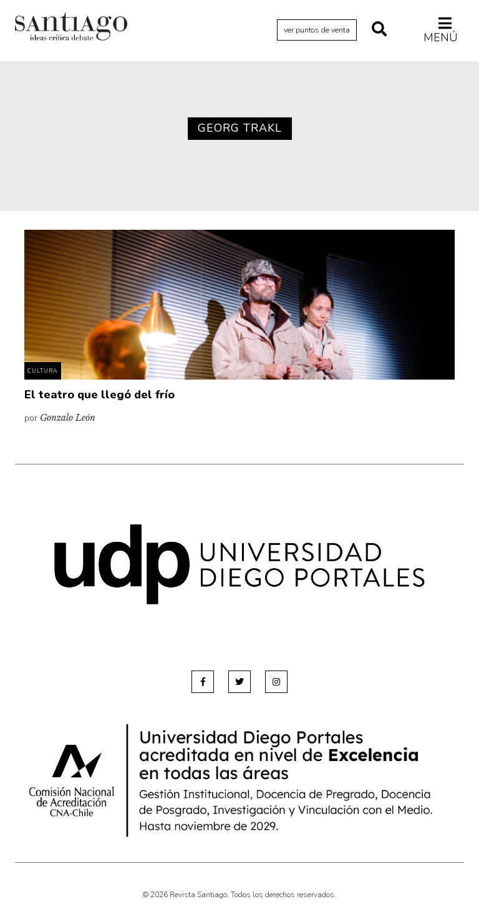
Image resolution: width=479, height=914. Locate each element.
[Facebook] (202, 682)
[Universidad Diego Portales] (239, 564)
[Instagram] (276, 682)
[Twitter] (239, 682)
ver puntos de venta (317, 30)
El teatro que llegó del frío (99, 394)
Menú (440, 37)
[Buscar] (379, 30)
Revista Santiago (71, 28)
